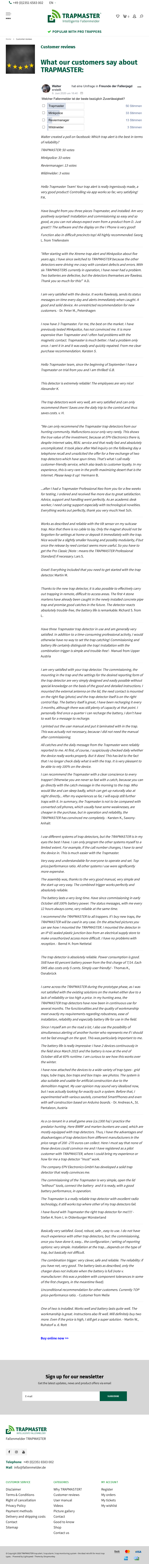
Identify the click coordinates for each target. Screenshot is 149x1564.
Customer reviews (24, 39)
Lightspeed (28, 1556)
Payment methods (19, 1511)
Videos (58, 1505)
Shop (57, 1527)
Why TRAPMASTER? (68, 1489)
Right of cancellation (21, 1500)
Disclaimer (13, 1489)
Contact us (61, 1532)
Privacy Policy (16, 1505)
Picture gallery (64, 1511)
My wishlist (109, 1505)
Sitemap (12, 1527)
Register (107, 1489)
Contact (11, 1522)
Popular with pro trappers (76, 31)
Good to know (64, 1522)
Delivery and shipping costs (25, 1516)
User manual (63, 1500)
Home (8, 39)
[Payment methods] (117, 1551)
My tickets (108, 1500)
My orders (108, 1494)
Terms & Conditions (20, 1494)
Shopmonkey (49, 1556)
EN (51, 2)
